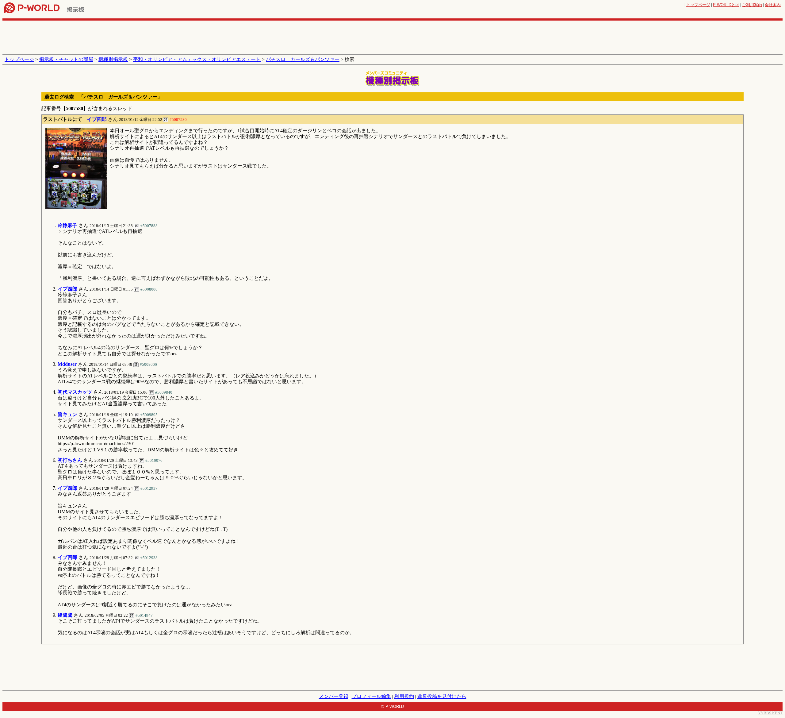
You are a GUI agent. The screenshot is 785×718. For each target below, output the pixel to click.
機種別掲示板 (113, 59)
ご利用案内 (752, 4)
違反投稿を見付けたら (441, 696)
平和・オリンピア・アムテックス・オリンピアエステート (197, 59)
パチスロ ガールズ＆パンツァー (302, 59)
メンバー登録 (333, 696)
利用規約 (404, 696)
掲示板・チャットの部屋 (66, 59)
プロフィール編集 (371, 696)
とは (726, 4)
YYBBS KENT (770, 713)
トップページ (698, 4)
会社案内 (773, 4)
